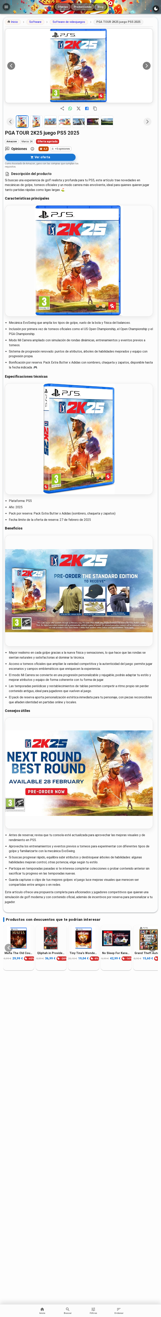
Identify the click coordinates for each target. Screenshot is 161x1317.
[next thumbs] (147, 122)
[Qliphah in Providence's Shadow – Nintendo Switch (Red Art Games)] (51, 938)
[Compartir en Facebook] (87, 108)
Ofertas (63, 6)
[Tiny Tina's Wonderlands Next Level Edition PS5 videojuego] (84, 938)
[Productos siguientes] (152, 948)
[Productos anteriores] (9, 948)
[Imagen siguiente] (147, 66)
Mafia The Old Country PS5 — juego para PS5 (19, 953)
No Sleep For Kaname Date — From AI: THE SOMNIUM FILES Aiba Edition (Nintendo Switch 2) (116, 953)
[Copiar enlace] (95, 108)
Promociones (82, 6)
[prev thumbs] (10, 122)
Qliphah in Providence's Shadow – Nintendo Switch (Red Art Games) (51, 953)
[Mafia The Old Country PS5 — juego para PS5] (19, 938)
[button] (13, 22)
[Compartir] (62, 108)
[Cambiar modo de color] (155, 8)
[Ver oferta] (79, 65)
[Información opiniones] (32, 149)
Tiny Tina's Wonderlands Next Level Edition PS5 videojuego (84, 953)
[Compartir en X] (78, 108)
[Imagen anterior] (11, 66)
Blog (100, 6)
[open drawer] (6, 7)
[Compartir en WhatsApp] (70, 108)
